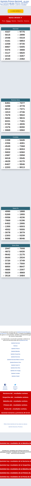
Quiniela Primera (15, 348)
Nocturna (26, 21)
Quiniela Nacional (15, 343)
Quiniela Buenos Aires (15, 362)
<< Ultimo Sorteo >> (15, 11)
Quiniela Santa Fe (15, 365)
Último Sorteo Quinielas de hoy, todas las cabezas (15, 424)
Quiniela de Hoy (24, 340)
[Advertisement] (15, 79)
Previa (3, 21)
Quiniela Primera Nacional (11, 1)
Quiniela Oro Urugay (15, 370)
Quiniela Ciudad (15, 376)
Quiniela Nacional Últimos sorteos (15, 359)
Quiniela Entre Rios (15, 368)
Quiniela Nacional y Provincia (15, 426)
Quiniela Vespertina (15, 354)
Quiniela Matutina (15, 351)
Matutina (14, 21)
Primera (8, 21)
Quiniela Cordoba (15, 373)
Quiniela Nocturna (15, 356)
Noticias (16, 345)
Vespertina (20, 21)
